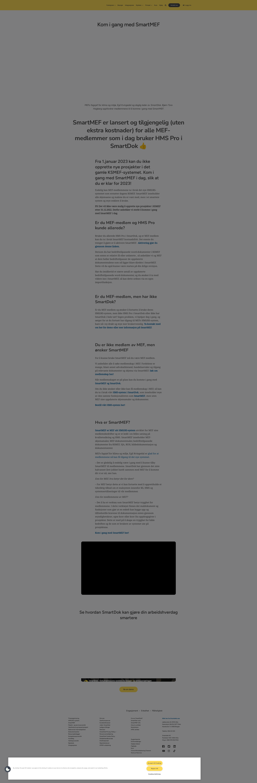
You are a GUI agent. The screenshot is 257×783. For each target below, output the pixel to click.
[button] (8, 769)
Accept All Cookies (154, 763)
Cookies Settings (154, 774)
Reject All (154, 768)
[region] (104, 768)
